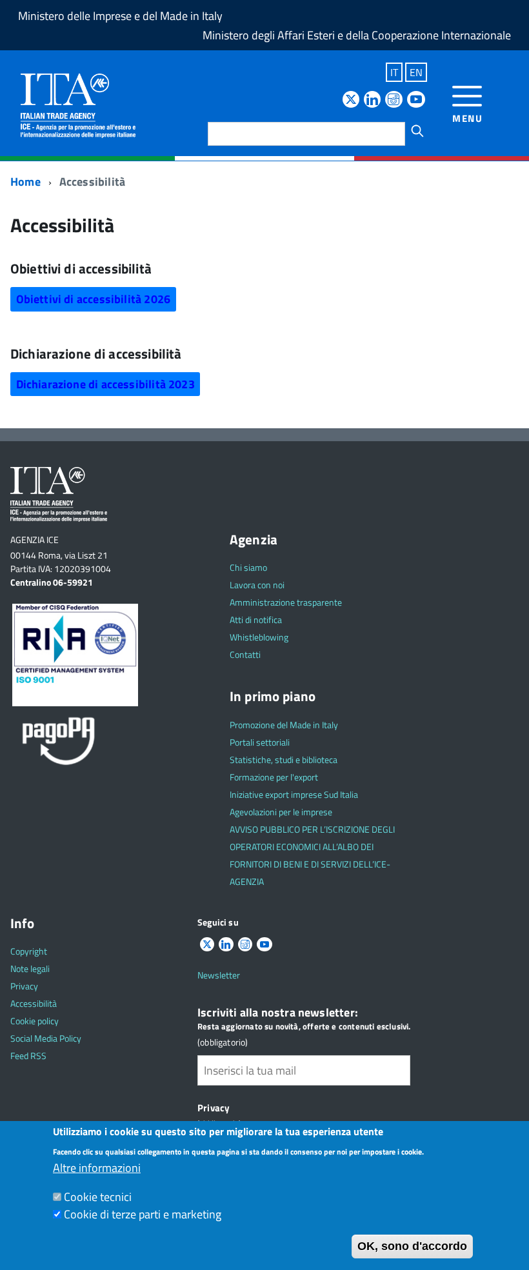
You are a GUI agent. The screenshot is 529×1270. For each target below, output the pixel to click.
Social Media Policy (45, 1038)
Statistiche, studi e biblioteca (283, 759)
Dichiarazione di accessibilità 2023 (105, 384)
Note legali (30, 968)
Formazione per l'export (274, 777)
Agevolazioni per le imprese (281, 812)
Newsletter (218, 975)
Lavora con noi (257, 584)
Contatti (245, 654)
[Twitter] (351, 100)
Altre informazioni (97, 1167)
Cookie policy (34, 1020)
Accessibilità (33, 1003)
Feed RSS (28, 1055)
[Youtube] (416, 100)
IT (394, 72)
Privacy (24, 986)
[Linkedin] (372, 100)
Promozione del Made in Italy (284, 724)
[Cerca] (417, 131)
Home (25, 181)
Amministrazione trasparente (286, 602)
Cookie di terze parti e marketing (142, 1214)
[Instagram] (393, 100)
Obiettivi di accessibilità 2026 (93, 299)
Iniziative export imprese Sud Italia (294, 794)
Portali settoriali (260, 742)
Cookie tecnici (98, 1197)
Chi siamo (248, 567)
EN (416, 72)
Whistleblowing (259, 637)
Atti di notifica (256, 619)
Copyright (28, 951)
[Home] (78, 105)
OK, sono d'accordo (412, 1246)
